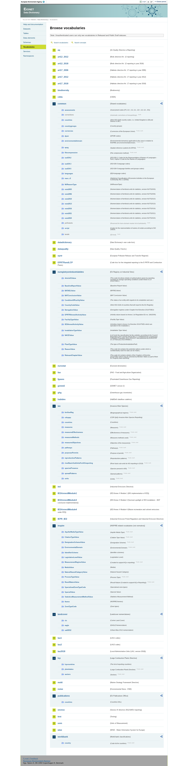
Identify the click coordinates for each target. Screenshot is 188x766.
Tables (26, 33)
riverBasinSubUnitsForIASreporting (79, 463)
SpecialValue (70, 592)
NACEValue (69, 335)
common (62, 104)
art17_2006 (63, 70)
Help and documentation (33, 24)
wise (60, 730)
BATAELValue (70, 291)
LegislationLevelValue (73, 557)
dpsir (67, 136)
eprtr (60, 256)
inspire (61, 526)
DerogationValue (71, 310)
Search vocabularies (61, 42)
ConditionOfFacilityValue (74, 300)
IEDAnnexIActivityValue (74, 324)
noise (60, 689)
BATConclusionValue (73, 295)
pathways (68, 448)
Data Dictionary (42, 19)
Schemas (27, 42)
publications (64, 696)
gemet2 (61, 386)
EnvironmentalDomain (73, 547)
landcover (62, 614)
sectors (67, 674)
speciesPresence (71, 468)
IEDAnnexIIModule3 (67, 500)
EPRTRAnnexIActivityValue (75, 315)
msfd (60, 682)
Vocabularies (29, 47)
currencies (69, 131)
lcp (59, 658)
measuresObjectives (73, 443)
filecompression (71, 153)
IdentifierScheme (71, 553)
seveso (61, 710)
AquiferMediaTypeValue (74, 532)
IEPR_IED (62, 519)
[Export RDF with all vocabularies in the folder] (161, 103)
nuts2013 (68, 204)
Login (144, 1)
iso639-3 (68, 164)
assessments (70, 110)
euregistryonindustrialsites (71, 272)
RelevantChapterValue (73, 355)
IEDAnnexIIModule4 (67, 509)
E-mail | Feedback (30, 758)
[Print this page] (148, 2)
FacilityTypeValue (72, 320)
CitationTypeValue (72, 537)
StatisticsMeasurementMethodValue (79, 597)
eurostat (62, 366)
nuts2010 (68, 199)
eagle (67, 625)
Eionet (33, 19)
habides (61, 399)
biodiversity (63, 90)
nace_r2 (68, 178)
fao (59, 372)
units (67, 478)
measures (68, 427)
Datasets (26, 29)
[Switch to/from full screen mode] (152, 2)
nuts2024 (68, 218)
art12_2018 (63, 63)
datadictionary (65, 242)
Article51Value (70, 278)
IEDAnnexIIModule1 (67, 493)
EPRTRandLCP (65, 262)
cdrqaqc (68, 417)
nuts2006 (68, 194)
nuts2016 (68, 209)
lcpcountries (70, 664)
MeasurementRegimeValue (75, 562)
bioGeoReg (69, 412)
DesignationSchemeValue (75, 542)
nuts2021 (68, 213)
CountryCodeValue (72, 305)
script (67, 228)
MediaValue (69, 567)
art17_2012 (63, 77)
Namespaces (28, 56)
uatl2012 (68, 630)
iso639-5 (68, 169)
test (59, 717)
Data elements (29, 38)
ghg (60, 393)
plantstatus (69, 669)
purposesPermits (71, 453)
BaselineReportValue (73, 286)
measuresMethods (72, 437)
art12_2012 (63, 57)
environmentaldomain (73, 141)
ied (59, 487)
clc (66, 620)
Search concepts (80, 42)
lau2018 (61, 651)
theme (67, 602)
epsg (67, 147)
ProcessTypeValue (72, 577)
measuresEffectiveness (74, 432)
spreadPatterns (71, 473)
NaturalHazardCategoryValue (76, 572)
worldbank (63, 737)
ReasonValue (70, 349)
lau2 (60, 645)
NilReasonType (70, 184)
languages (69, 173)
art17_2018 (63, 83)
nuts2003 (68, 189)
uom (60, 723)
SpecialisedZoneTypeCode (75, 587)
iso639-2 (68, 158)
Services (26, 51)
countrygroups (70, 126)
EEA (33, 2)
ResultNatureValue (72, 582)
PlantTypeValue (71, 344)
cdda (60, 97)
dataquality (63, 249)
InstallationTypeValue (73, 330)
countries (68, 120)
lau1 (60, 638)
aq (59, 50)
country (68, 743)
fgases (61, 379)
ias (59, 406)
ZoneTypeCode (70, 606)
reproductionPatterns (73, 458)
